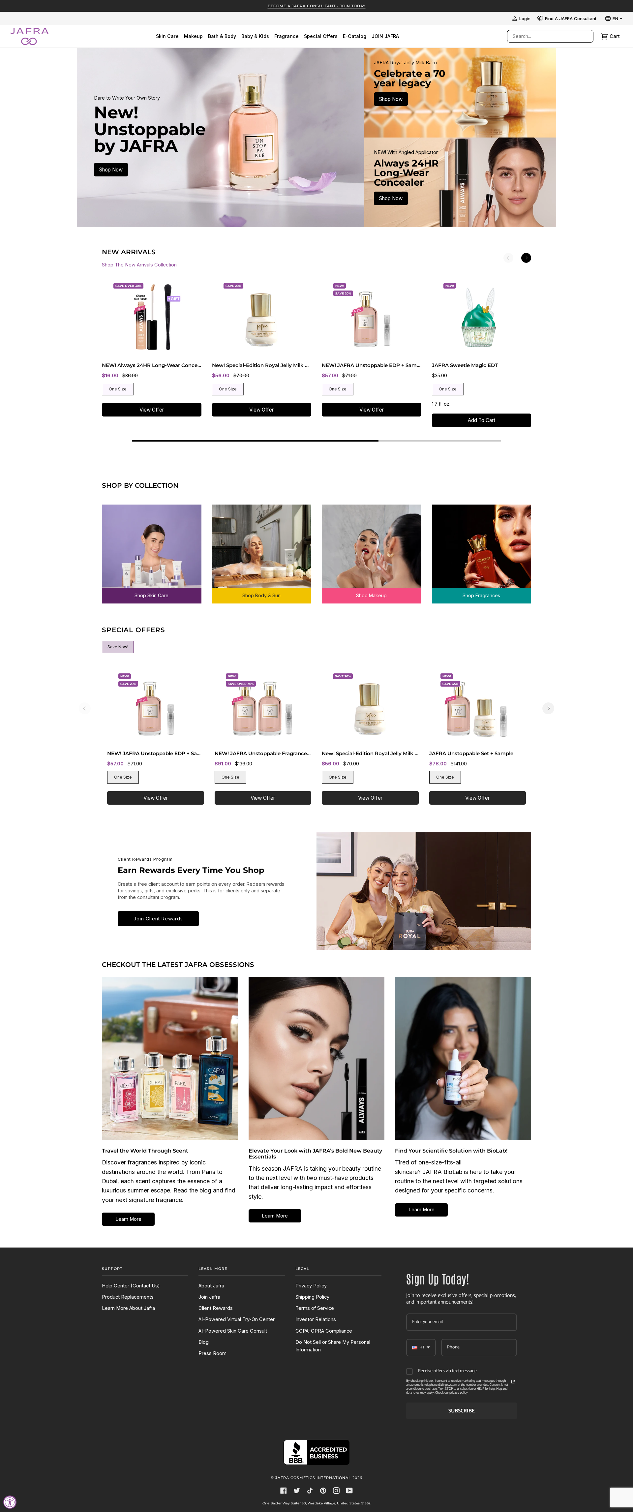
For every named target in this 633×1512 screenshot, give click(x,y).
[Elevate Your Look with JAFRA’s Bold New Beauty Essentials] (317, 1058)
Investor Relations (315, 1319)
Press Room (212, 1353)
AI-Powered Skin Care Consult (232, 1331)
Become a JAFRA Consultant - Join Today (317, 6)
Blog (203, 1342)
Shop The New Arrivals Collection (139, 265)
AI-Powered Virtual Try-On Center (236, 1319)
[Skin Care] (151, 549)
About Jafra (211, 1286)
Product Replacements (128, 1297)
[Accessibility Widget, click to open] (9, 1502)
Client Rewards (215, 1308)
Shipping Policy (312, 1297)
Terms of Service (314, 1308)
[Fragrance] (481, 549)
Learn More (128, 1219)
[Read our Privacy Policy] (513, 1382)
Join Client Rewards (158, 918)
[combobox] (543, 36)
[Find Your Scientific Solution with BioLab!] (463, 1058)
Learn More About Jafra (128, 1308)
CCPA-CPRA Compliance (323, 1331)
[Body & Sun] (262, 549)
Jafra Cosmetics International (313, 1477)
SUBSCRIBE (461, 1410)
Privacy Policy (311, 1286)
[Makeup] (371, 549)
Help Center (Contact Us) (131, 1286)
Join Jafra (209, 1297)
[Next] (526, 258)
